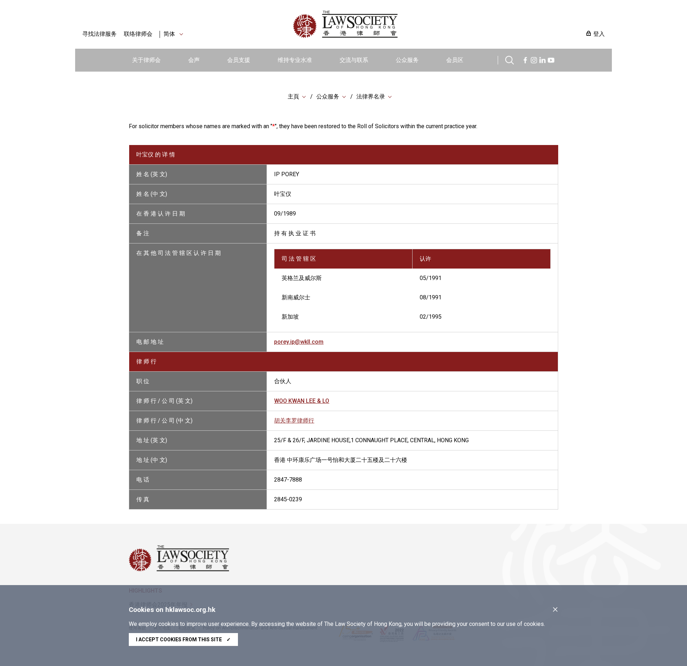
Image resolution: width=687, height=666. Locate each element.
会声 (194, 60)
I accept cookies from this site (183, 639)
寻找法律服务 (99, 33)
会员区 (454, 60)
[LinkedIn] (542, 59)
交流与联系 (354, 60)
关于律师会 (146, 60)
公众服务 (407, 60)
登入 (599, 33)
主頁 (293, 96)
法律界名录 (370, 96)
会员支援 (238, 60)
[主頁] (382, 24)
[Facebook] (525, 59)
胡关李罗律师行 (294, 420)
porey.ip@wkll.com (298, 341)
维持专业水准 (295, 60)
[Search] (509, 59)
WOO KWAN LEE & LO (301, 400)
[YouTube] (551, 59)
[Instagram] (534, 59)
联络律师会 (138, 33)
